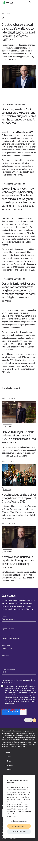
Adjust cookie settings (19, 821)
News (9, 761)
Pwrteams (17, 264)
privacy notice (8, 682)
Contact (9, 769)
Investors (10, 765)
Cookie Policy (11, 816)
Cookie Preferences (10, 838)
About (9, 757)
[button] (30, 2)
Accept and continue (19, 826)
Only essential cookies (19, 831)
